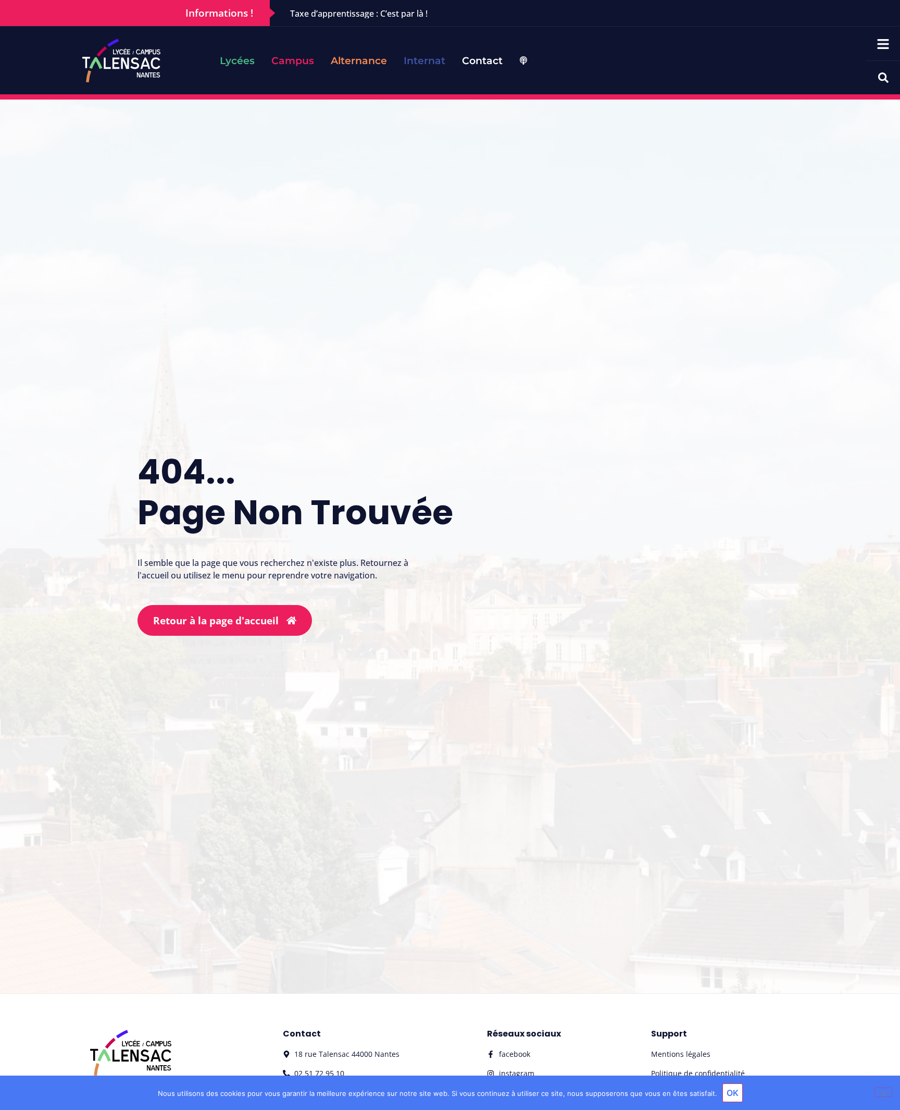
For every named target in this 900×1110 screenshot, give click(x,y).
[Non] (883, 1092)
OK (733, 1093)
